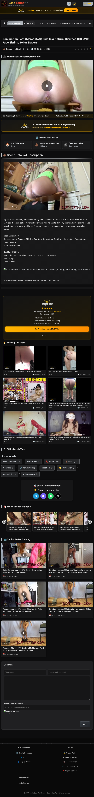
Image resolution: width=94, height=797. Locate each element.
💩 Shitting (70, 461)
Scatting (7, 468)
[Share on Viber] (43, 496)
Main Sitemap (24, 783)
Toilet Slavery (29, 474)
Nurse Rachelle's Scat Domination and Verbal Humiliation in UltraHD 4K (24, 438)
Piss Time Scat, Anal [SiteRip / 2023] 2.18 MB (63, 371)
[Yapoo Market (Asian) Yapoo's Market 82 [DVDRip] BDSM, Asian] (71, 518)
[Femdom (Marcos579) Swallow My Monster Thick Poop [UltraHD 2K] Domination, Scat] (23, 633)
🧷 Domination (26, 468)
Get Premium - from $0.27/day (47, 329)
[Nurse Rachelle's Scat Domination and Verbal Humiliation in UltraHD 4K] (24, 423)
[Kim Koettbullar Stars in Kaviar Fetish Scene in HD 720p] (24, 358)
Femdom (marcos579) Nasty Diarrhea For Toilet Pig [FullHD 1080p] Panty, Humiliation (22, 610)
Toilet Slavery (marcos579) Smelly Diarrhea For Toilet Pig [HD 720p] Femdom (22, 571)
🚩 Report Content (70, 771)
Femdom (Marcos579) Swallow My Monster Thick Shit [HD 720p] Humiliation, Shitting (70, 610)
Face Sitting (8, 474)
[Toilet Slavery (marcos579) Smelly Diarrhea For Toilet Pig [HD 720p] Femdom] (23, 555)
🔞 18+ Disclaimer (70, 762)
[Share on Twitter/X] (58, 496)
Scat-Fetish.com (15, 23)
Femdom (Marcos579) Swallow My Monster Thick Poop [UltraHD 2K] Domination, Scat (23, 649)
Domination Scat (10, 461)
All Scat (30, 23)
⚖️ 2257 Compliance (70, 766)
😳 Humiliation (65, 468)
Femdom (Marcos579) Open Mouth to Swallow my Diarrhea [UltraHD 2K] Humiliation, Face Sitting (70, 571)
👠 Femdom (51, 461)
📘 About (24, 757)
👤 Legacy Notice (24, 762)
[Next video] (90, 522)
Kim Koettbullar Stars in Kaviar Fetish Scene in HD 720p (22, 371)
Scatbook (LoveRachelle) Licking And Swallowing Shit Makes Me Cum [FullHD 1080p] (69, 438)
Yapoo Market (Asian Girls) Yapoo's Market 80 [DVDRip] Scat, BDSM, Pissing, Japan (18, 529)
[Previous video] (4, 522)
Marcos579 (32, 461)
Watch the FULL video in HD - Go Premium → (73, 116)
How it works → (47, 336)
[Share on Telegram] (36, 496)
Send (85, 724)
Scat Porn (46, 468)
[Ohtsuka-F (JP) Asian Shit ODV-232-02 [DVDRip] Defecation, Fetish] (24, 390)
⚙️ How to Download (24, 753)
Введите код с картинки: (13, 703)
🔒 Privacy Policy (70, 753)
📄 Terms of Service (70, 757)
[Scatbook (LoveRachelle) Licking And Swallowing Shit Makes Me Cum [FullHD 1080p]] (69, 423)
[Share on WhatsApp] (51, 496)
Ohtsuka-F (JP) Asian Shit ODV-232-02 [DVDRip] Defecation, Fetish (24, 404)
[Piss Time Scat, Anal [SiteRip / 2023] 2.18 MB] (69, 358)
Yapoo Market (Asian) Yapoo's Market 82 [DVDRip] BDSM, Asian (70, 529)
